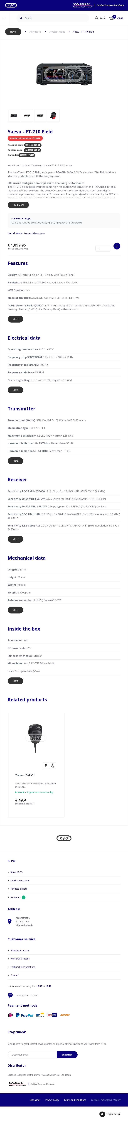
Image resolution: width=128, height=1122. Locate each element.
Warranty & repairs (20, 958)
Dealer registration (20, 880)
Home (13, 31)
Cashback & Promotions (23, 966)
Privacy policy (52, 1099)
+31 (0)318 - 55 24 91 (28, 995)
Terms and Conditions (75, 1099)
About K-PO (17, 872)
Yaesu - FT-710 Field (83, 31)
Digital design (114, 1113)
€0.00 (120, 18)
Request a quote (19, 888)
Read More (18, 204)
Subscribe (67, 1054)
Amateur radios (57, 31)
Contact (15, 975)
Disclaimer (35, 1099)
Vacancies (17, 897)
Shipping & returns (20, 950)
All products (35, 31)
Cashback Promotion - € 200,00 (25, 138)
